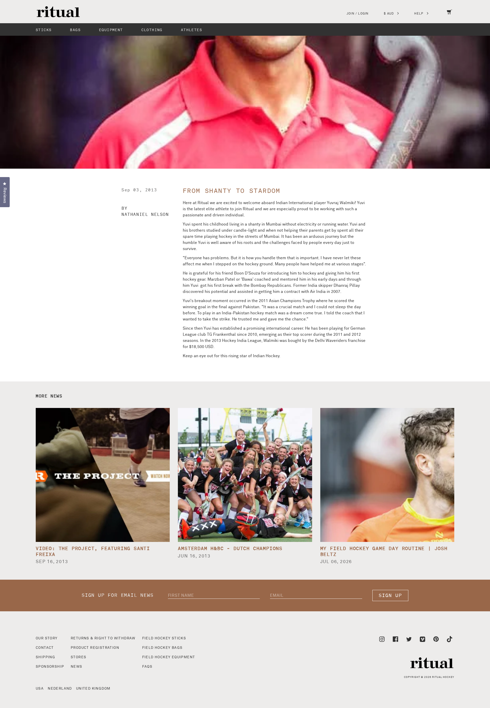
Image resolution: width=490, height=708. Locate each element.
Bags (75, 30)
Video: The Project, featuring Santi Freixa (93, 551)
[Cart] (449, 15)
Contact (45, 648)
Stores (78, 657)
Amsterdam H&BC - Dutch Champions (230, 549)
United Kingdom (93, 688)
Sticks (44, 30)
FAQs (147, 666)
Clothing (152, 30)
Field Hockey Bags (162, 648)
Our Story (47, 638)
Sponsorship (50, 666)
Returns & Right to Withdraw (103, 638)
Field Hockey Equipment (168, 657)
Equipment (111, 30)
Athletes (191, 30)
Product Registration (95, 648)
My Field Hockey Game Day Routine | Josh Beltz (384, 551)
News (76, 666)
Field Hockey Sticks (164, 638)
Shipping (45, 657)
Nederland (60, 688)
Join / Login (358, 13)
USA (40, 688)
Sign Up (390, 596)
